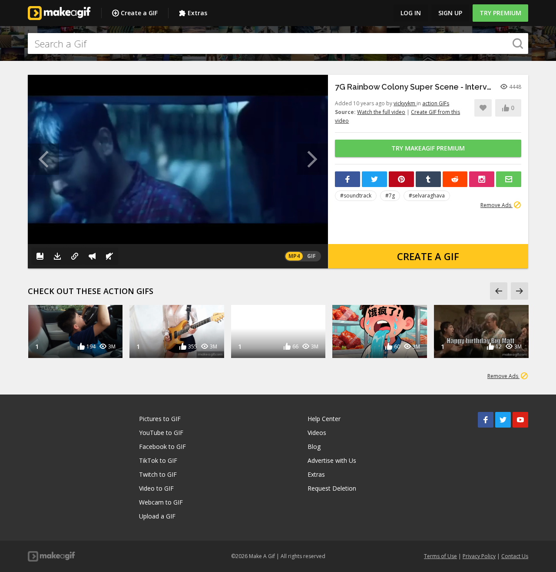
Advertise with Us (332, 460)
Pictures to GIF (160, 419)
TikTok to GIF (158, 460)
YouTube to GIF (161, 432)
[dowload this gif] (57, 256)
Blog (314, 446)
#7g (390, 195)
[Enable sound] (109, 256)
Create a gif (428, 256)
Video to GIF (156, 488)
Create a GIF (139, 13)
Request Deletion (332, 488)
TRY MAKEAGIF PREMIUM (428, 148)
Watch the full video (381, 112)
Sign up (450, 13)
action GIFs (435, 103)
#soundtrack (355, 195)
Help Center (324, 419)
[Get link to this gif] (74, 256)
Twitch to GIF (158, 474)
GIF (311, 256)
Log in (410, 13)
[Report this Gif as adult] (92, 256)
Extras (197, 13)
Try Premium (500, 13)
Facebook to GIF (162, 446)
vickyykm (405, 103)
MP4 (294, 256)
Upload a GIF (157, 516)
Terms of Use (440, 556)
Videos (317, 432)
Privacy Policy (479, 556)
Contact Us (514, 556)
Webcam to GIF (161, 502)
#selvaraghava (427, 195)
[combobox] (278, 43)
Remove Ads (496, 205)
